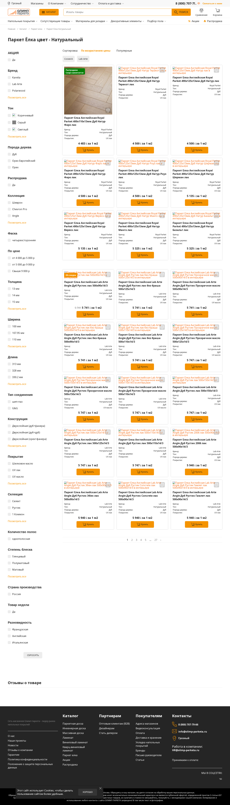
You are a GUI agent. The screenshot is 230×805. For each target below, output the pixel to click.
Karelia (16, 77)
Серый (22, 122)
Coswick (68, 58)
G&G (15, 408)
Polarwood (18, 90)
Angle (15, 215)
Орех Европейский (23, 160)
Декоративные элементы (126, 21)
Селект (16, 501)
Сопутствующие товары (55, 21)
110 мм (16, 339)
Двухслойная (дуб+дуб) (26, 432)
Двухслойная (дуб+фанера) (28, 426)
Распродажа (214, 21)
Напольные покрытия (21, 21)
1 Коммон (18, 514)
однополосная (21, 539)
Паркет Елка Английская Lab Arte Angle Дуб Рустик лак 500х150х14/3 (195, 388)
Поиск (183, 12)
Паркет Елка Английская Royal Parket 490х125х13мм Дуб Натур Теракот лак (139, 81)
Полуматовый (20, 563)
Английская (19, 636)
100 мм (16, 326)
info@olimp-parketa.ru (192, 731)
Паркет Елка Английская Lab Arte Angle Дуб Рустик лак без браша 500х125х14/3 (140, 285)
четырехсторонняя (24, 240)
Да (13, 60)
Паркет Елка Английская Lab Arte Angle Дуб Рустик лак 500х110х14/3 (140, 441)
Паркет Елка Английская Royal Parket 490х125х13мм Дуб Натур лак (196, 79)
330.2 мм (17, 377)
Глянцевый (19, 556)
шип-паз (17, 401)
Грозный (183, 738)
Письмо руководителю (149, 755)
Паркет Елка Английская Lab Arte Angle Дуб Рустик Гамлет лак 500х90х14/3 (194, 496)
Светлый (23, 129)
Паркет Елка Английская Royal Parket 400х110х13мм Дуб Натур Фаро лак (84, 121)
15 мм (15, 302)
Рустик (16, 507)
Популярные (124, 50)
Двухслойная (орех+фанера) (29, 439)
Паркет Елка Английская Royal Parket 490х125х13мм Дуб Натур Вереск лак (84, 226)
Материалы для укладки (90, 21)
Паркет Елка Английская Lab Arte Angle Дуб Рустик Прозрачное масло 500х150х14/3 (88, 390)
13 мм (15, 288)
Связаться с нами (212, 3)
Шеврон (17, 202)
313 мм (16, 364)
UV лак (16, 470)
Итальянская (20, 642)
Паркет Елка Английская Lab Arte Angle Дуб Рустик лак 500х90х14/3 (86, 283)
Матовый (18, 569)
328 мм (16, 370)
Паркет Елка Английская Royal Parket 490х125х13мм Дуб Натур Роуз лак (142, 174)
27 (155, 540)
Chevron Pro (19, 209)
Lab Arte (17, 84)
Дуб (14, 154)
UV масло (18, 476)
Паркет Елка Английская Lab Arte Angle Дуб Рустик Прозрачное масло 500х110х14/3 (142, 390)
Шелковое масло (22, 463)
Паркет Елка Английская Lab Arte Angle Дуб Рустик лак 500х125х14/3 (86, 441)
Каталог (51, 12)
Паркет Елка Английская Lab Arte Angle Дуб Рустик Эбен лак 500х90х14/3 (86, 496)
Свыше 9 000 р (21, 271)
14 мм (15, 295)
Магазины (37, 3)
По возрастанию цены (95, 50)
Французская (20, 629)
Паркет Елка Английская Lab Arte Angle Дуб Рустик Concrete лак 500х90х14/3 (140, 496)
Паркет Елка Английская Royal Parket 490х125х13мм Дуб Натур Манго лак (139, 226)
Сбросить (33, 655)
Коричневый (25, 115)
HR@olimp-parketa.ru (185, 750)
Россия (16, 594)
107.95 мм (18, 333)
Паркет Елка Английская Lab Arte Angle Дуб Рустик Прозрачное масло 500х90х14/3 (196, 285)
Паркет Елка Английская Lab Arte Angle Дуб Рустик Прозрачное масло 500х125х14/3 (196, 338)
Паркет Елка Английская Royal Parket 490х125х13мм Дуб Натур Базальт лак (193, 226)
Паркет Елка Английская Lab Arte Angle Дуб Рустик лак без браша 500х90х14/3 (86, 338)
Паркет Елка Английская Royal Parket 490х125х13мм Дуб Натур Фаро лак (84, 174)
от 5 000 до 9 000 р (23, 264)
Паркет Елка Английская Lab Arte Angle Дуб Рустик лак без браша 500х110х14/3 (140, 338)
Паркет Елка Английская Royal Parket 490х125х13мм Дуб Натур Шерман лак (193, 174)
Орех (15, 167)
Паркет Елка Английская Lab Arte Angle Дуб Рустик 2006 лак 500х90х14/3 (194, 443)
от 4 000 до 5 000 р (23, 258)
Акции (195, 21)
